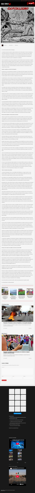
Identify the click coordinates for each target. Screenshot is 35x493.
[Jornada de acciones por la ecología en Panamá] (20, 456)
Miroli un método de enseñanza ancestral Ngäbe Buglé (30, 297)
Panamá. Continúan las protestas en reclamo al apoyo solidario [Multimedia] (16, 352)
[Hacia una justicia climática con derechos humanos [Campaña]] (11, 453)
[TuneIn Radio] (31, 1)
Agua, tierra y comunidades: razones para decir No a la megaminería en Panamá (5, 297)
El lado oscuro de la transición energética (15, 425)
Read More (30, 328)
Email (13, 376)
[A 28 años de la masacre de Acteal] (11, 450)
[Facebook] (22, 1)
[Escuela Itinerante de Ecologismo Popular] (11, 456)
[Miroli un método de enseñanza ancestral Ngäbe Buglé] (30, 292)
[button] (11, 391)
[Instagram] (27, 1)
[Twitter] (23, 1)
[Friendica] (25, 1)
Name (3, 376)
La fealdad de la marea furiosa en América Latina (16, 421)
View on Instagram (18, 413)
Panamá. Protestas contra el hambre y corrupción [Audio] (17, 322)
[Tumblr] (30, 1)
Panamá (17, 45)
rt (6, 45)
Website (24, 376)
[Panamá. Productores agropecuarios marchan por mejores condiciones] (20, 459)
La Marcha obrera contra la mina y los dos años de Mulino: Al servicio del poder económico (21, 297)
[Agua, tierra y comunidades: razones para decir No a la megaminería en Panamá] (5, 292)
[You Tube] (28, 1)
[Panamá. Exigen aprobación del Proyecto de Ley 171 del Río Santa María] (11, 459)
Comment (3, 367)
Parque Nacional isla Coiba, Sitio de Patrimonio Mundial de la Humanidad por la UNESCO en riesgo (13, 297)
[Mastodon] (33, 1)
